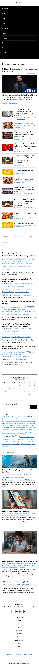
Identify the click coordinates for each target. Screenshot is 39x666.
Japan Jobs (23, 429)
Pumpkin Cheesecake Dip (23, 170)
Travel (4, 48)
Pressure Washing (13, 441)
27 (34, 394)
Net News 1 (19, 2)
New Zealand (11, 286)
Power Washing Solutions (25, 439)
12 (31, 237)
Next (5, 241)
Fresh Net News (10, 285)
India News (17, 285)
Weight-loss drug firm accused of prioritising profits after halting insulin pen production (25, 159)
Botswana (5, 8)
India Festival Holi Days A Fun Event (16, 511)
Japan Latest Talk (31, 429)
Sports (4, 13)
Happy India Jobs (28, 423)
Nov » (22, 400)
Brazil (4, 23)
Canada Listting (13, 259)
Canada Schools (30, 259)
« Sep (17, 400)
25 (24, 394)
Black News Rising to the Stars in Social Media (19, 561)
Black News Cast (25, 563)
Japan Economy (16, 429)
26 (29, 394)
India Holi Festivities (9, 427)
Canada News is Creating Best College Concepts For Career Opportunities (16, 325)
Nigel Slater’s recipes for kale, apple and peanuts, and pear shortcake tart (25, 134)
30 (14, 397)
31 (19, 397)
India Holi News (18, 427)
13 (34, 388)
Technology (5, 28)
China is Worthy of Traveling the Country (17, 582)
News (4, 18)
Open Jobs (16, 439)
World (4, 53)
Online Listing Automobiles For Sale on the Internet (18, 302)
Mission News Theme (14, 663)
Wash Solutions (27, 444)
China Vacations (6, 423)
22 (9, 394)
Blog (28, 258)
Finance (4, 38)
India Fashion (26, 425)
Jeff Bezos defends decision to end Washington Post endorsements (19, 70)
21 (5, 394)
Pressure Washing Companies (25, 441)
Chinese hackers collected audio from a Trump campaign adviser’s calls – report (25, 146)
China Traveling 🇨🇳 (31, 421)
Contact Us (28, 654)
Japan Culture (7, 429)
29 (9, 397)
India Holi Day (26, 513)
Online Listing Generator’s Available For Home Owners (17, 280)
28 (5, 397)
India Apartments (10, 425)
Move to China (24, 437)
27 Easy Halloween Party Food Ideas (25, 214)
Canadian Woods (17, 261)
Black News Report (23, 565)
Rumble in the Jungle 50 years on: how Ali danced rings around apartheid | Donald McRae (25, 112)
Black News (17, 563)
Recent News (21, 286)
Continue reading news (9, 104)
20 (34, 391)
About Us (18, 654)
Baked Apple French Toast (23, 124)
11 (24, 388)
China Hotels (9, 421)
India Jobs (26, 427)
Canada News (21, 259)
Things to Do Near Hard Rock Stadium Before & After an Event (25, 189)
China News (23, 421)
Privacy (9, 654)
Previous (6, 237)
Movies (4, 33)
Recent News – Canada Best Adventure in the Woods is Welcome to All (19, 347)
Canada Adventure (10, 263)
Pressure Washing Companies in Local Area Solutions (18, 471)
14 (5, 391)
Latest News (24, 285)
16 (14, 391)
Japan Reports (13, 433)
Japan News (5, 433)
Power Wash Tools (27, 474)
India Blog (19, 425)
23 (14, 394)
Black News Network (11, 565)
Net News (4, 286)
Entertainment (6, 43)
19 (29, 391)
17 (19, 391)
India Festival (18, 513)
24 (19, 394)
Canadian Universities (18, 337)
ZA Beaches (9, 446)
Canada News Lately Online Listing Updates (18, 256)
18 (24, 391)
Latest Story (27, 261)
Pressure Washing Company (15, 477)
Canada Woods (30, 352)
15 (9, 391)
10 (19, 388)
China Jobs (16, 421)
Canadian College (7, 261)
